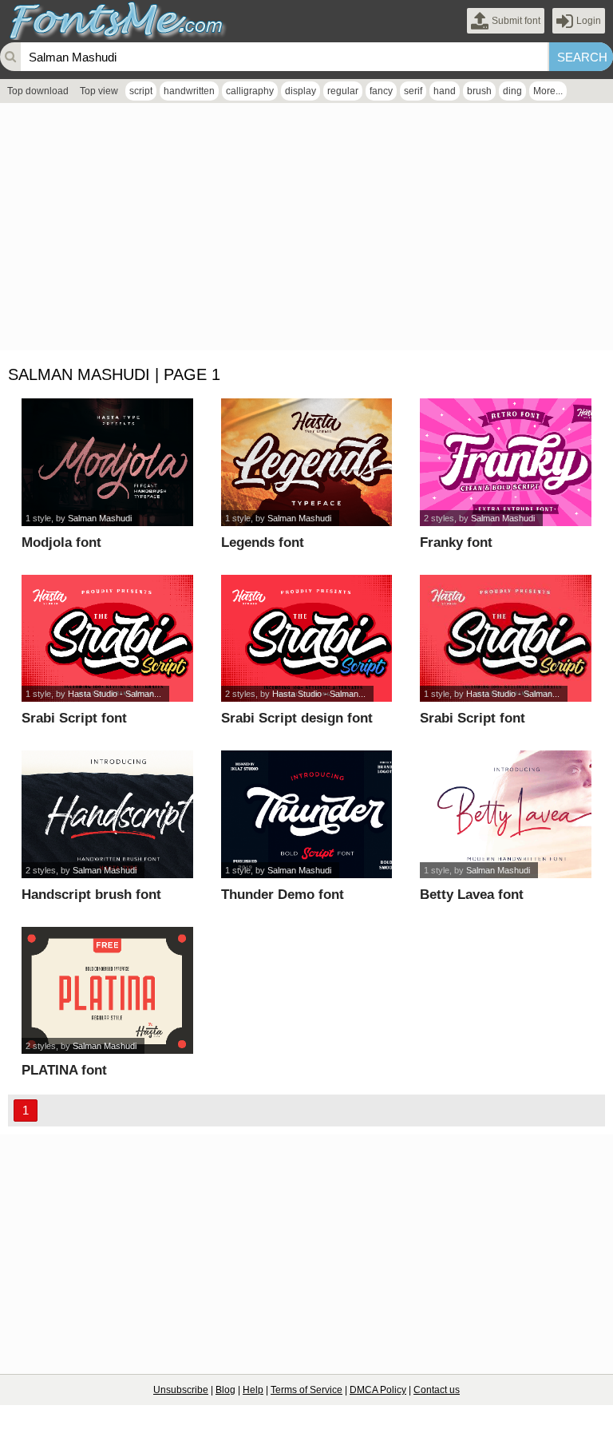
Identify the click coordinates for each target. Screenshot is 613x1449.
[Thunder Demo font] (306, 814)
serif (413, 91)
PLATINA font (64, 1070)
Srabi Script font (74, 718)
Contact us (436, 1390)
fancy (381, 91)
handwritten (189, 91)
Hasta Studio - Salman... (114, 694)
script (140, 91)
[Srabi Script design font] (306, 639)
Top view (99, 91)
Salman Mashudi (100, 518)
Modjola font (61, 542)
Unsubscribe (180, 1390)
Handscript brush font (91, 894)
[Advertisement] (306, 230)
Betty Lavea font (472, 894)
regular (342, 91)
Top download (38, 91)
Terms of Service (306, 1390)
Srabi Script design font (297, 718)
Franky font (456, 542)
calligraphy (250, 91)
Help (253, 1390)
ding (512, 91)
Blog (225, 1390)
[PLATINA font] (107, 991)
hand (444, 91)
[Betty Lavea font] (505, 814)
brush (479, 91)
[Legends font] (306, 462)
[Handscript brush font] (107, 814)
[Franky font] (505, 462)
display (300, 91)
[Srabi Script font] (107, 639)
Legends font (262, 542)
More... (548, 91)
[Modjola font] (107, 462)
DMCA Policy (378, 1390)
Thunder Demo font (282, 894)
